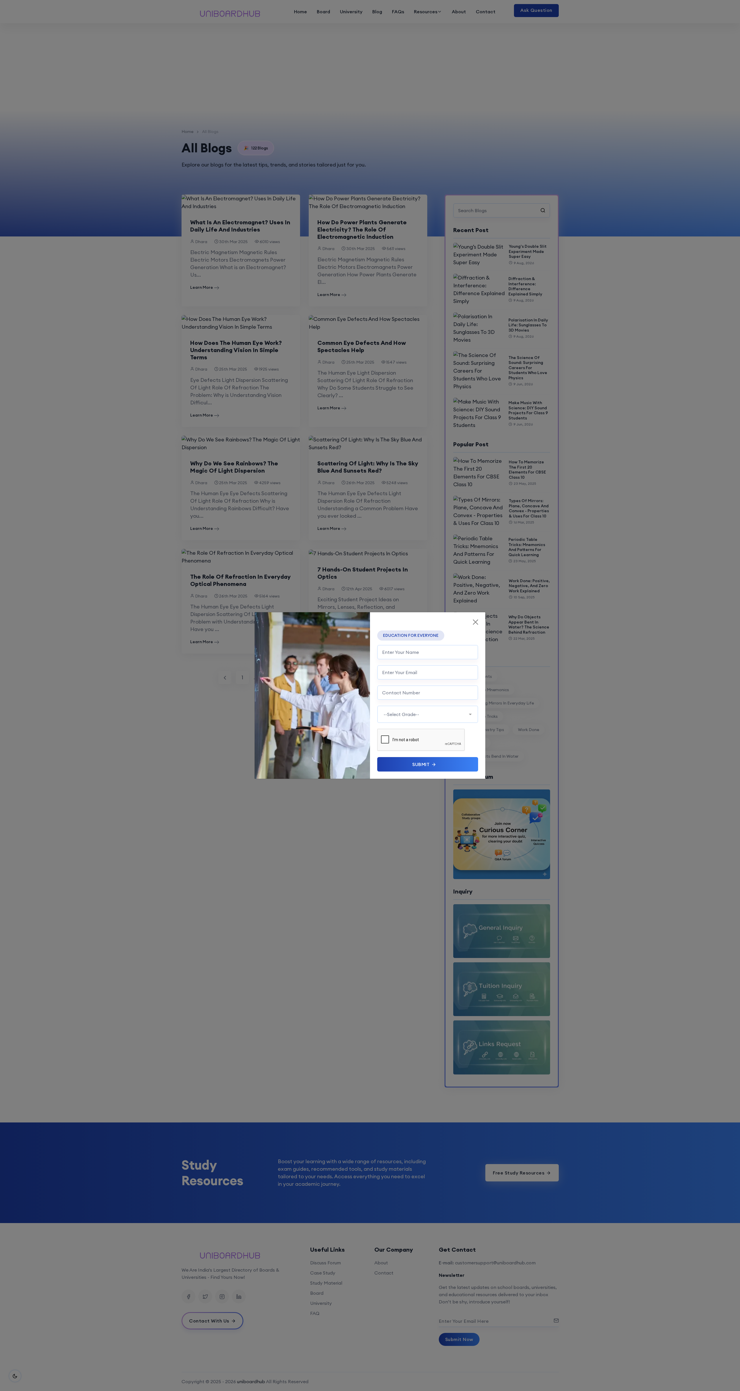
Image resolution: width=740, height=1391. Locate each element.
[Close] (475, 622)
